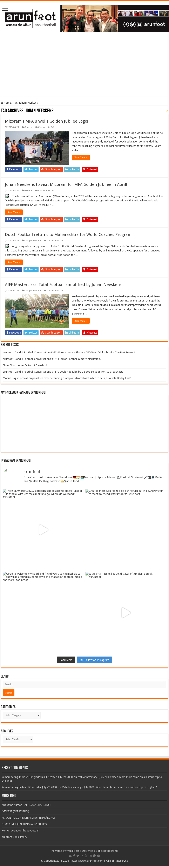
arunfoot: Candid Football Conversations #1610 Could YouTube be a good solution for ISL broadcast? (63, 371)
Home (7, 102)
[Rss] (70, 855)
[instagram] (90, 855)
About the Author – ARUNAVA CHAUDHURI (26, 804)
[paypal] (94, 855)
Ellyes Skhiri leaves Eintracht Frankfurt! (25, 365)
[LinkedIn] (82, 855)
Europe (28, 240)
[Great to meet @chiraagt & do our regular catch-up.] (126, 529)
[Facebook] (74, 855)
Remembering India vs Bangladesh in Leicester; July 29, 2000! (37, 777)
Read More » (80, 157)
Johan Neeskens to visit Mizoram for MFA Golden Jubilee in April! (66, 184)
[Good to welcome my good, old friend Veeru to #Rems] (43, 612)
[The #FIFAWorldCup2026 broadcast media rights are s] (43, 529)
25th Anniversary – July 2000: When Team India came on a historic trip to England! (109, 787)
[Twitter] (78, 855)
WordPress (72, 850)
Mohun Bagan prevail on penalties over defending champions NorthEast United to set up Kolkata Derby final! (67, 378)
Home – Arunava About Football (20, 830)
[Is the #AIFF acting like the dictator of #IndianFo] (126, 612)
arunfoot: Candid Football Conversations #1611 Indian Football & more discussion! (52, 358)
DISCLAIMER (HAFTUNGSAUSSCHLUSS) (25, 824)
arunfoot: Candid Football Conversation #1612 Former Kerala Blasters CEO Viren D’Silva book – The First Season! (69, 352)
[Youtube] (86, 855)
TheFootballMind (107, 850)
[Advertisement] (84, 67)
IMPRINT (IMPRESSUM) (15, 811)
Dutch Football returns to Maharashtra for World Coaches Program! (69, 234)
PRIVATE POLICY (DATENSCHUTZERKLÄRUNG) (28, 817)
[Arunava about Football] (84, 18)
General (28, 127)
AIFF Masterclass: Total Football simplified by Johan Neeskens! (64, 284)
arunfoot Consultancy (14, 836)
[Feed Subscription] (167, 111)
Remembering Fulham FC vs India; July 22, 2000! (29, 787)
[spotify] (98, 855)
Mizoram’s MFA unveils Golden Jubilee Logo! (46, 121)
